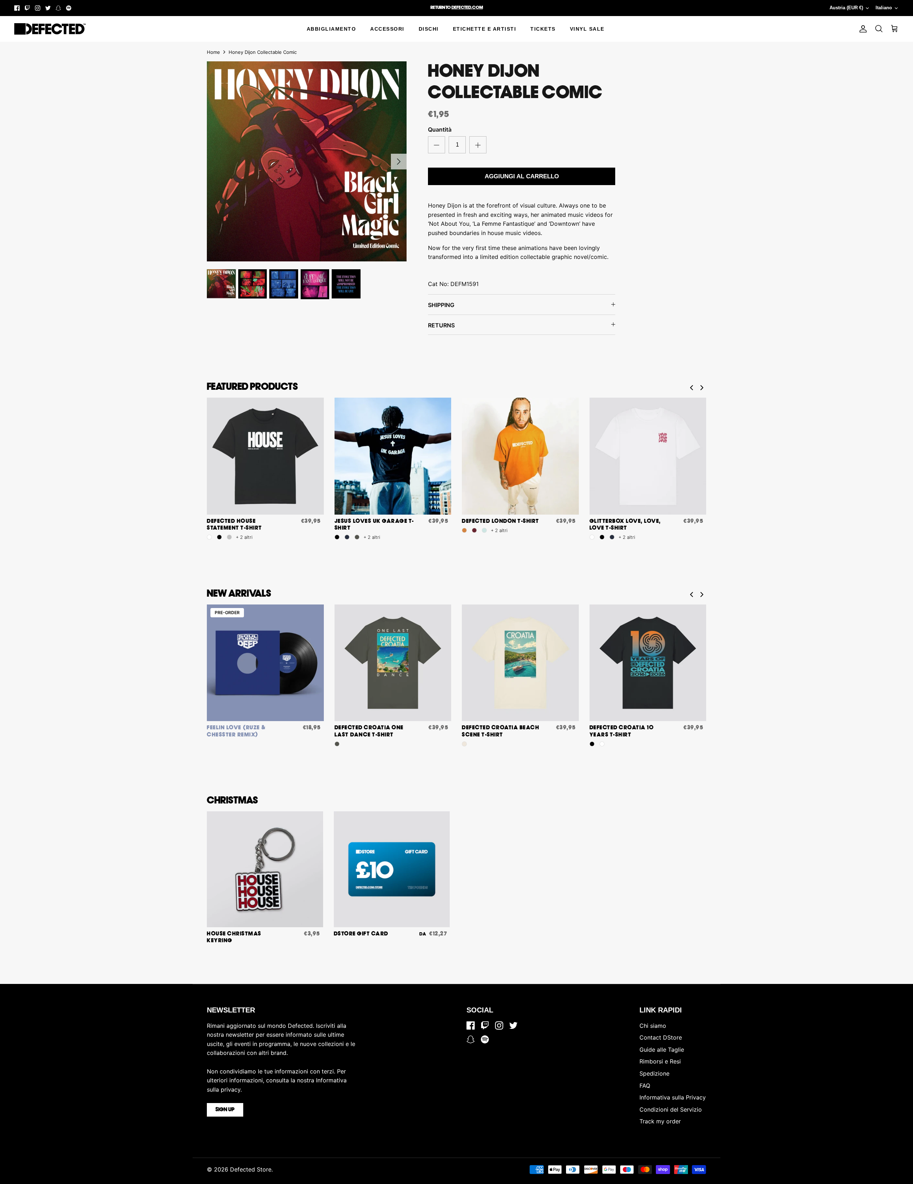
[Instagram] (37, 8)
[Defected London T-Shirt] (520, 456)
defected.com (467, 8)
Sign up (225, 1109)
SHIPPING (441, 304)
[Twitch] (27, 8)
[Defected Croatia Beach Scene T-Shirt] (520, 662)
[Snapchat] (58, 8)
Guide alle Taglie (661, 1049)
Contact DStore (660, 1037)
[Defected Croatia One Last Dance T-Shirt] (393, 662)
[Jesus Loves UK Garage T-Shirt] (393, 456)
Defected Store (250, 1169)
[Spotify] (68, 8)
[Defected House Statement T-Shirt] (265, 456)
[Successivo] (399, 161)
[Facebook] (17, 8)
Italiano (884, 7)
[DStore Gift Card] (392, 869)
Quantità (440, 129)
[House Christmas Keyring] (265, 869)
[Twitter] (48, 8)
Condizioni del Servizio (670, 1109)
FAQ (644, 1085)
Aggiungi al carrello (522, 176)
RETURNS (441, 325)
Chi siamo (652, 1025)
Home (213, 52)
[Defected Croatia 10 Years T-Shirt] (648, 662)
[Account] (861, 29)
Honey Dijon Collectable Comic (263, 52)
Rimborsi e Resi (660, 1061)
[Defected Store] (50, 29)
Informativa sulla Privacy (672, 1097)
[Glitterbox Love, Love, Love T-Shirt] (648, 456)
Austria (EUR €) (846, 7)
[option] (307, 161)
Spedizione (654, 1073)
